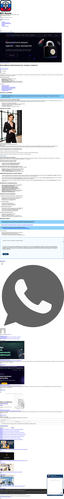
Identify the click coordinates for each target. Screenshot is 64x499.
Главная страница (3, 32)
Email (17, 421)
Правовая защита (5, 90)
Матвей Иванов (8, 334)
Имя (2, 421)
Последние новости (10, 32)
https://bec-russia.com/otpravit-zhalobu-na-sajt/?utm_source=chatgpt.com (16, 228)
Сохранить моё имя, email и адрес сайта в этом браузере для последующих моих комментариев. (19, 423)
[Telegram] (2, 264)
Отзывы (3, 25)
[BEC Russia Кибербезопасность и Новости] (5, 13)
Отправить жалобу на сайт (4, 19)
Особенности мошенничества (7, 88)
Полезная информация (6, 22)
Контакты (3, 24)
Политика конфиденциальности (5, 496)
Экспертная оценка (5, 86)
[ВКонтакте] (2, 263)
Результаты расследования (6, 89)
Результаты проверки (5, 85)
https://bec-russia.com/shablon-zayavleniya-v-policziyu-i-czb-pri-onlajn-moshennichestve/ (17, 224)
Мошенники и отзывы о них (5, 359)
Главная (3, 21)
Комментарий (3, 419)
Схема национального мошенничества (8, 87)
